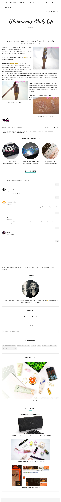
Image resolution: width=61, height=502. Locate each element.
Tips (55, 345)
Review (19, 131)
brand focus (7, 348)
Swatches (6, 132)
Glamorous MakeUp (30, 21)
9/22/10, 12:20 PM (10, 178)
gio (7, 217)
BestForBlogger (39, 499)
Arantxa (9, 232)
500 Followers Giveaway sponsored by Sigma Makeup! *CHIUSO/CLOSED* (31, 435)
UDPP (13, 132)
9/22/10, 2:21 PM (10, 191)
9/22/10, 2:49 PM (10, 204)
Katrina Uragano (11, 189)
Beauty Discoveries (9, 345)
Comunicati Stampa (23, 345)
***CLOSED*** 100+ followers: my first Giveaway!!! (31, 461)
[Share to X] (54, 127)
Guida (44, 345)
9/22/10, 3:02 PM (10, 219)
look (14, 348)
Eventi (34, 345)
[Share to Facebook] (51, 127)
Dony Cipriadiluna (12, 202)
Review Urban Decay (30, 131)
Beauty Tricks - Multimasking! (30, 401)
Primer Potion (11, 131)
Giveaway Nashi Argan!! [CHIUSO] (31, 487)
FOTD (39, 345)
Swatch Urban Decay (45, 131)
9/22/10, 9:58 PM (10, 234)
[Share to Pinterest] (57, 127)
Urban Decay (20, 132)
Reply (56, 184)
